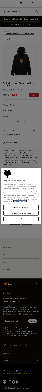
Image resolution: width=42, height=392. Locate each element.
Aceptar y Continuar (21, 219)
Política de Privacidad (20, 201)
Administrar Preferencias (21, 207)
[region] (21, 196)
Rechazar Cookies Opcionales (21, 213)
